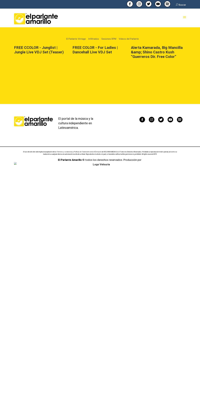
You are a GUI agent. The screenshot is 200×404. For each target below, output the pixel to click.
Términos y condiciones (64, 152)
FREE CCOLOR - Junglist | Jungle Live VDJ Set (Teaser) (39, 49)
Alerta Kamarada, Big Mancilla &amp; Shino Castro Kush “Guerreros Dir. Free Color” (157, 52)
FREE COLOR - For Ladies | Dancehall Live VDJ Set (95, 49)
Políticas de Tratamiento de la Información (88, 152)
